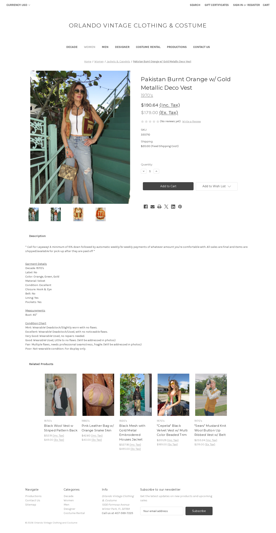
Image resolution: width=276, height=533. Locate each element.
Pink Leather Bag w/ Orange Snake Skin (98, 428)
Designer (122, 47)
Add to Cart (60, 398)
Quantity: (147, 164)
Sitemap (30, 504)
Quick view (60, 391)
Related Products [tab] (41, 364)
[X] (166, 206)
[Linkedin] (173, 206)
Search (195, 5)
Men (105, 47)
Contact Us (201, 47)
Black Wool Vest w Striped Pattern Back (60, 428)
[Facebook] (146, 206)
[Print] (159, 206)
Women (89, 47)
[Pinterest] (180, 206)
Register (253, 5)
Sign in (238, 5)
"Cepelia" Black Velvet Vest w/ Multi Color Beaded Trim (172, 430)
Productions (177, 47)
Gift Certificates (217, 5)
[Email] (153, 206)
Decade (72, 47)
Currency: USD (17, 5)
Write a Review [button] (191, 121)
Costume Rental (148, 47)
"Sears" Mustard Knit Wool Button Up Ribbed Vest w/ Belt (210, 430)
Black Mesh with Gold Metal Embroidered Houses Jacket (132, 432)
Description (37, 236)
